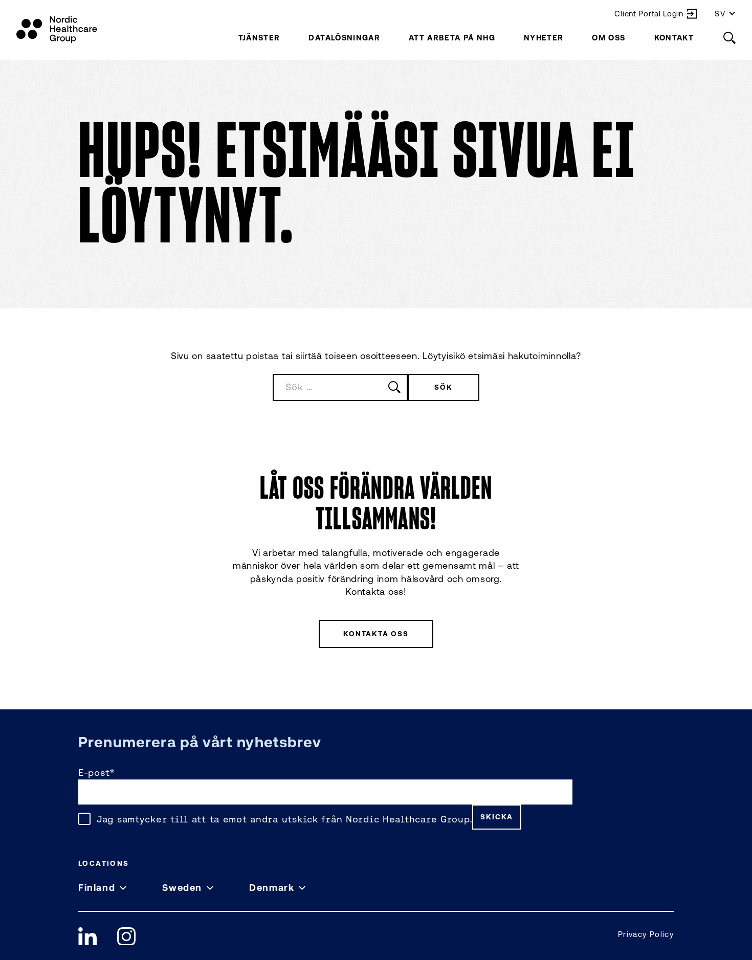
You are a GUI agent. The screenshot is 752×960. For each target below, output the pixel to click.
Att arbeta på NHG (452, 37)
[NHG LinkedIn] (87, 936)
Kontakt (674, 37)
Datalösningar (344, 37)
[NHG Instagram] (126, 936)
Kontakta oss (376, 634)
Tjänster (259, 37)
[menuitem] (259, 37)
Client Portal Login (648, 13)
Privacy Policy (646, 934)
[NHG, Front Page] (56, 29)
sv (720, 13)
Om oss (608, 37)
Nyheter (543, 37)
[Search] (729, 37)
